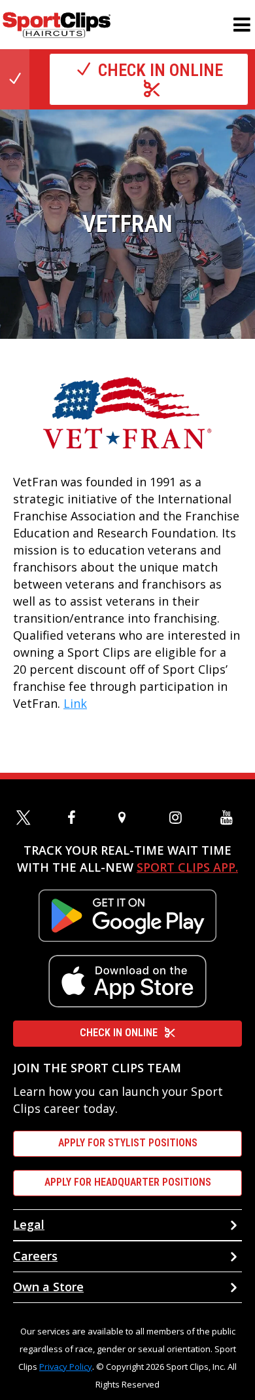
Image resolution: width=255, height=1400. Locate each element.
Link (75, 703)
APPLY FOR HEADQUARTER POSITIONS (127, 1182)
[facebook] (76, 817)
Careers (35, 1256)
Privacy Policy (65, 1366)
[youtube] (229, 817)
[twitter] (25, 817)
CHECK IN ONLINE (119, 1032)
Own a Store (48, 1286)
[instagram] (178, 817)
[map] (127, 817)
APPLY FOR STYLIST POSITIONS (127, 1143)
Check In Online (160, 70)
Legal (28, 1224)
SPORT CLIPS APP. (187, 867)
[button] (242, 25)
